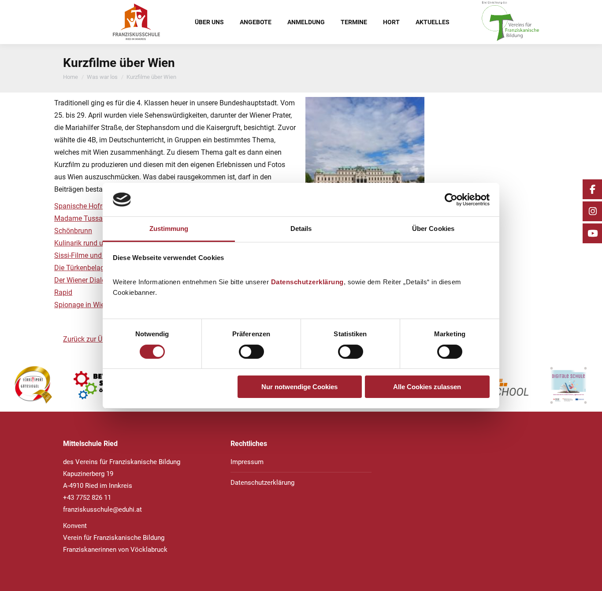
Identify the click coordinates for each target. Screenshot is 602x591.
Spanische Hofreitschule (92, 206)
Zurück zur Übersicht (95, 339)
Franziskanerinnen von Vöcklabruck (115, 550)
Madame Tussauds (84, 218)
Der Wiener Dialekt (82, 280)
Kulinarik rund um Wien (90, 243)
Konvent (75, 526)
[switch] (251, 352)
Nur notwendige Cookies (299, 386)
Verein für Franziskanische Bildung (113, 538)
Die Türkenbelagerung (88, 268)
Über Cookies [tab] (433, 228)
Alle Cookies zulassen (427, 386)
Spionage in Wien (81, 305)
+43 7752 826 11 (87, 498)
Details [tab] (301, 228)
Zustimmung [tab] (169, 228)
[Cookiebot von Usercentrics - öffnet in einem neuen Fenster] (451, 199)
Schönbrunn (73, 231)
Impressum (247, 462)
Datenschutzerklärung (307, 282)
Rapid (63, 292)
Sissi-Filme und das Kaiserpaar (102, 255)
